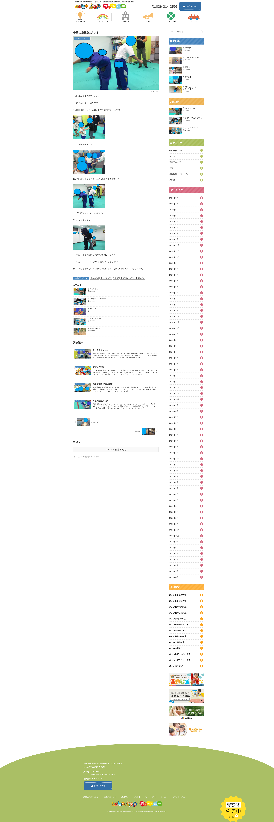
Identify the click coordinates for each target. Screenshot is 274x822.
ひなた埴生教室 (176, 666)
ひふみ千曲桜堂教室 (178, 630)
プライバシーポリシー (180, 797)
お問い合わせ (192, 6)
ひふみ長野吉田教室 (178, 601)
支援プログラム (109, 797)
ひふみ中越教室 (176, 648)
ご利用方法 (124, 797)
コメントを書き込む (116, 449)
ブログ (136, 797)
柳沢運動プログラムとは (90, 797)
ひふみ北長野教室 (177, 642)
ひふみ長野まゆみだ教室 (179, 654)
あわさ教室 (95, 278)
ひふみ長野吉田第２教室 (179, 624)
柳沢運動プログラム (128, 278)
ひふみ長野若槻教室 (178, 613)
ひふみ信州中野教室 (178, 619)
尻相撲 (117, 278)
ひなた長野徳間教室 (178, 636)
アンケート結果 (149, 797)
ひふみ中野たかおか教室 (179, 660)
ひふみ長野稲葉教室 (178, 607)
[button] (202, 31)
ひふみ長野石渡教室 (178, 595)
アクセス (164, 797)
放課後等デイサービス (81, 278)
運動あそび (141, 278)
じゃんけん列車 (106, 278)
